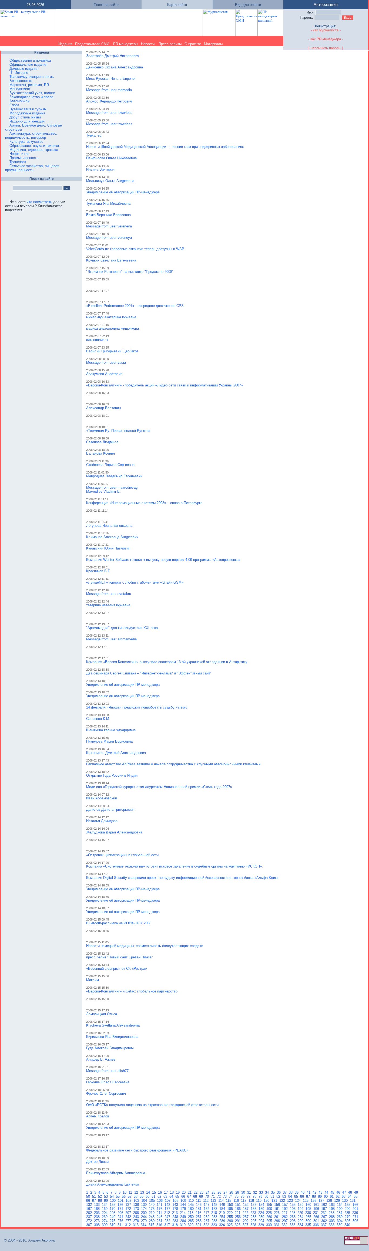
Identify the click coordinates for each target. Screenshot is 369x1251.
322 (206, 1225)
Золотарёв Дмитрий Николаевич (112, 56)
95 (356, 1196)
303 (332, 1221)
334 (300, 1225)
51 (94, 1196)
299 (301, 1221)
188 (254, 1209)
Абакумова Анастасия (104, 374)
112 (206, 1201)
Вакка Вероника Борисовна (108, 215)
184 (222, 1209)
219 (222, 1213)
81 (272, 1196)
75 (237, 1196)
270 (348, 1217)
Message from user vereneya (109, 226)
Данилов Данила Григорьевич (110, 809)
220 (230, 1213)
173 (136, 1209)
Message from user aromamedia (111, 639)
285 (191, 1221)
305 (348, 1221)
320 (191, 1225)
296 (277, 1221)
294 (262, 1221)
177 (168, 1209)
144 (183, 1205)
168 (97, 1209)
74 (231, 1196)
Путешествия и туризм (27, 109)
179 (183, 1209)
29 (237, 1192)
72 (219, 1196)
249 (183, 1217)
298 (293, 1221)
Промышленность (23, 158)
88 (314, 1196)
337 (324, 1225)
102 (129, 1201)
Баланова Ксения (100, 453)
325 (230, 1225)
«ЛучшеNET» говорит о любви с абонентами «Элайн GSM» (134, 582)
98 (100, 1201)
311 (121, 1225)
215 (191, 1213)
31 (249, 1192)
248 (175, 1217)
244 (144, 1217)
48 (350, 1192)
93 (344, 1196)
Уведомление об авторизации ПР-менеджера (123, 192)
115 (229, 1201)
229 (300, 1213)
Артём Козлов (97, 1116)
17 (166, 1192)
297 (285, 1221)
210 (152, 1213)
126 (314, 1201)
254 (222, 1217)
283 (175, 1221)
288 (215, 1221)
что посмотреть (39, 202)
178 (175, 1209)
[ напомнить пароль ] (325, 48)
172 (128, 1209)
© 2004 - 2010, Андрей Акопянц (28, 1240)
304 (340, 1221)
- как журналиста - (326, 30)
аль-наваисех (97, 340)
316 (159, 1225)
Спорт (14, 105)
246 (160, 1217)
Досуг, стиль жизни (25, 117)
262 (285, 1217)
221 (238, 1213)
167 (89, 1209)
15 (154, 1192)
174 (144, 1209)
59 (142, 1196)
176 (160, 1209)
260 (269, 1217)
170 (113, 1209)
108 (176, 1201)
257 (246, 1217)
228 (293, 1213)
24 (208, 1192)
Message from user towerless (109, 113)
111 (199, 1201)
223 (253, 1213)
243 (136, 1217)
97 (94, 1201)
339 (340, 1225)
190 (269, 1209)
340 (347, 1225)
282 (168, 1221)
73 (225, 1196)
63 (165, 1196)
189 (262, 1209)
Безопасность (20, 81)
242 (128, 1217)
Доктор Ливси (97, 1162)
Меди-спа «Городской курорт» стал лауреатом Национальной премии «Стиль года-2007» (159, 787)
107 (168, 1201)
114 (221, 1201)
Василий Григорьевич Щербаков (112, 351)
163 (332, 1205)
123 (290, 1201)
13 (142, 1192)
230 (308, 1213)
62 (159, 1196)
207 (128, 1213)
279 (144, 1221)
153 (254, 1205)
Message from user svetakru (108, 594)
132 (89, 1205)
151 (238, 1205)
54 (112, 1196)
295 (269, 1221)
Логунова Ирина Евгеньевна (109, 526)
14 (148, 1192)
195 (309, 1209)
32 (255, 1192)
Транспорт (17, 162)
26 (219, 1192)
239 (105, 1217)
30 (243, 1192)
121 (274, 1201)
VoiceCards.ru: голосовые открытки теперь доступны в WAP (135, 249)
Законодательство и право (31, 97)
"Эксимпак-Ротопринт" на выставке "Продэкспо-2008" (129, 272)
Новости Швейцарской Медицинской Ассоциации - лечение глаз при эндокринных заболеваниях (165, 147)
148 (215, 1205)
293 (254, 1221)
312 (128, 1225)
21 (190, 1192)
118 (252, 1201)
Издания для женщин (27, 121)
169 (105, 1209)
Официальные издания (28, 64)
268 (332, 1217)
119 (259, 1201)
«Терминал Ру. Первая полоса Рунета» (118, 431)
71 (213, 1196)
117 (244, 1201)
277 (128, 1221)
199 (340, 1209)
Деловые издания (23, 69)
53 (106, 1196)
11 (131, 1192)
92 (338, 1196)
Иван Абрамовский (101, 798)
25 (214, 1192)
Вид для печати (248, 5)
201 (356, 1209)
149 (222, 1205)
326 (238, 1225)
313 (136, 1225)
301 (316, 1221)
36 (279, 1192)
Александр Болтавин (103, 408)
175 (152, 1209)
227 (285, 1213)
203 (97, 1213)
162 (324, 1205)
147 (207, 1205)
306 (356, 1221)
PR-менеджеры (125, 44)
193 (293, 1209)
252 (207, 1217)
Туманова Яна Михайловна (108, 203)
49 (356, 1192)
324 (222, 1225)
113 (214, 1201)
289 (222, 1221)
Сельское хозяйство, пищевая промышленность (32, 168)
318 (175, 1225)
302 (324, 1221)
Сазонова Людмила (102, 442)
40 (303, 1192)
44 (326, 1192)
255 (230, 1217)
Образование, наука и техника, (34, 146)
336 (316, 1225)
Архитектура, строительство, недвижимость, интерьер (31, 135)
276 (121, 1221)
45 (332, 1192)
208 (136, 1213)
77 (249, 1196)
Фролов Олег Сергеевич (106, 1093)
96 (88, 1201)
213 (175, 1213)
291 (238, 1221)
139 (144, 1205)
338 (332, 1225)
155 (269, 1205)
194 (301, 1209)
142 (168, 1205)
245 (152, 1217)
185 (230, 1209)
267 (324, 1217)
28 (231, 1192)
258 (254, 1217)
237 (89, 1217)
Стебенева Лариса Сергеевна (110, 465)
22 (196, 1192)
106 (160, 1201)
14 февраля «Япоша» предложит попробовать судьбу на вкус (137, 707)
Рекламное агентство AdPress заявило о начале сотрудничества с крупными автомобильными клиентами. (173, 764)
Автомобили (19, 101)
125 (306, 1201)
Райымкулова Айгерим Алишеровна (115, 1173)
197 (324, 1209)
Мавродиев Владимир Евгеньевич (114, 476)
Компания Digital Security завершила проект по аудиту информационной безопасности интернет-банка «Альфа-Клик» (182, 878)
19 (178, 1192)
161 (316, 1205)
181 (199, 1209)
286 (199, 1221)
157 (285, 1205)
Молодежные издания (27, 113)
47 (344, 1192)
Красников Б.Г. (98, 571)
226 (277, 1213)
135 (113, 1205)
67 (189, 1196)
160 (309, 1205)
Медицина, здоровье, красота (33, 150)
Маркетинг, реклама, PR (29, 85)
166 (356, 1205)
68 (195, 1196)
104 (144, 1201)
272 (89, 1221)
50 (88, 1196)
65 (177, 1196)
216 (199, 1213)
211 (160, 1213)
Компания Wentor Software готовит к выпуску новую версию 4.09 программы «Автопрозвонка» (163, 560)
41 (309, 1192)
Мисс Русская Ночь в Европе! (111, 79)
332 (285, 1225)
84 (290, 1196)
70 (207, 1196)
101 (121, 1201)
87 (308, 1196)
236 (355, 1213)
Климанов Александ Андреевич (112, 537)
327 (246, 1225)
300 (309, 1221)
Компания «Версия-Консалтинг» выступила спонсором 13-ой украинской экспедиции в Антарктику (166, 662)
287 (207, 1221)
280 (152, 1221)
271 (356, 1217)
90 (326, 1196)
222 (246, 1213)
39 (297, 1192)
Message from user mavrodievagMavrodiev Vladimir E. (111, 489)
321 (199, 1225)
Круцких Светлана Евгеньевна (111, 260)
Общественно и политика (30, 60)
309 (105, 1225)
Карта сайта (177, 5)
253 (215, 1217)
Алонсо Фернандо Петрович (109, 101)
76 (243, 1196)
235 (347, 1213)
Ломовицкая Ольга (101, 1014)
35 (273, 1192)
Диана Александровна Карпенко (112, 1184)
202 (89, 1213)
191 (277, 1209)
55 (118, 1196)
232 (324, 1213)
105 (152, 1201)
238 (97, 1217)
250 (191, 1217)
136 (121, 1205)
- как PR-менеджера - (325, 39)
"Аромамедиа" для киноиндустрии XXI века (122, 628)
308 (97, 1225)
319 (183, 1225)
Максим (92, 980)
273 (97, 1221)
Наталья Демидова (102, 821)
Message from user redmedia (109, 90)
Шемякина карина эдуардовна (111, 730)
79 (261, 1196)
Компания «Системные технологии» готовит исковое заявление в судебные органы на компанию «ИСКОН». (174, 866)
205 (113, 1213)
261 (277, 1217)
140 (152, 1205)
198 (332, 1209)
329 (261, 1225)
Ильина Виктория (100, 169)
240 (113, 1217)
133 (97, 1205)
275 (113, 1221)
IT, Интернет (19, 73)
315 (152, 1225)
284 (183, 1221)
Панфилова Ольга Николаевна (111, 158)
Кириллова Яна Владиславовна (112, 1037)
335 (308, 1225)
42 (315, 1192)
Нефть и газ (19, 154)
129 (337, 1201)
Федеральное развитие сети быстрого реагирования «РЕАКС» (137, 1150)
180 (191, 1209)
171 (121, 1209)
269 (340, 1217)
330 (269, 1225)
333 (293, 1225)
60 (148, 1196)
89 (320, 1196)
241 (121, 1217)
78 (255, 1196)
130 (345, 1201)
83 (284, 1196)
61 (154, 1196)
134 (105, 1205)
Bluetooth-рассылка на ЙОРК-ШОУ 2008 (118, 923)
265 (309, 1217)
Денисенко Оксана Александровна (114, 67)
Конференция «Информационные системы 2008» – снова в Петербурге (144, 503)
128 (329, 1201)
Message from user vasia (106, 362)
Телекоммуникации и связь (31, 77)
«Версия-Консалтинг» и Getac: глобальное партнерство (131, 991)
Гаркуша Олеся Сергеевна (107, 1082)
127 (321, 1201)
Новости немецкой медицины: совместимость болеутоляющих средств (144, 946)
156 (277, 1205)
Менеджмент (20, 89)
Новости (148, 44)
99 (106, 1201)
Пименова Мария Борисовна (109, 741)
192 (285, 1209)
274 (105, 1221)
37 (285, 1192)
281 (160, 1221)
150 (230, 1205)
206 (121, 1213)
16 (160, 1192)
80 (266, 1196)
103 (136, 1201)
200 (348, 1209)
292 (246, 1221)
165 (348, 1205)
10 (125, 1192)
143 (175, 1205)
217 (206, 1213)
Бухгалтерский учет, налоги (32, 93)
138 (136, 1205)
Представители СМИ (92, 44)
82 (278, 1196)
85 (296, 1196)
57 (130, 1196)
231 (316, 1213)
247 (168, 1217)
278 (136, 1221)
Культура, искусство (26, 142)
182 (207, 1209)
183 (215, 1209)
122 (282, 1201)
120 (267, 1201)
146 (199, 1205)
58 (136, 1196)
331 (277, 1225)
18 (172, 1192)
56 (124, 1196)
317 (167, 1225)
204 (105, 1213)
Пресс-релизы (170, 44)
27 (225, 1192)
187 (246, 1209)
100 (113, 1201)
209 (144, 1213)
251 (199, 1217)
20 (184, 1192)
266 (316, 1217)
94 (350, 1196)
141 (160, 1205)
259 (262, 1217)
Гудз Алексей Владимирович (110, 1048)
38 (291, 1192)
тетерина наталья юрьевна (108, 605)
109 (183, 1201)
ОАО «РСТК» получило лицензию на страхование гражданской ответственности (152, 1105)
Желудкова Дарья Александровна (114, 832)
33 (261, 1192)
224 (261, 1213)
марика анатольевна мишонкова (112, 328)
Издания (65, 44)
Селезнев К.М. (98, 719)
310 (113, 1225)
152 (246, 1205)
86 (302, 1196)
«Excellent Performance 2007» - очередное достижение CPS (135, 306)
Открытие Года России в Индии (111, 775)
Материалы (213, 44)
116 (236, 1201)
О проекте (193, 44)
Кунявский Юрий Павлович (108, 548)
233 (332, 1213)
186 (238, 1209)
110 (191, 1201)
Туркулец (93, 135)
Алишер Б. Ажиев (100, 1059)
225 (269, 1213)
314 (144, 1225)
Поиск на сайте (106, 5)
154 (262, 1205)
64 (171, 1196)
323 (214, 1225)
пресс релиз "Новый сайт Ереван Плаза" (119, 957)
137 (128, 1205)
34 (267, 1192)
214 (183, 1213)
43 (320, 1192)
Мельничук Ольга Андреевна (110, 181)
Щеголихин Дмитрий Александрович (116, 753)
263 (293, 1217)
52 (100, 1196)
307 (89, 1225)
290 (230, 1221)
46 (338, 1192)
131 (353, 1201)
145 (191, 1205)
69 (201, 1196)
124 (298, 1201)
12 (136, 1192)
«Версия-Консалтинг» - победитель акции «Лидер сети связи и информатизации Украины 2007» (164, 385)
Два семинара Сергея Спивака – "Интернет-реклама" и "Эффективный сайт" (149, 673)
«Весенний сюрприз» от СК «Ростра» (116, 969)
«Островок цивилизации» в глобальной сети (122, 855)
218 (214, 1213)
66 (183, 1196)
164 (340, 1205)
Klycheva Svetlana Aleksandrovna (113, 1025)
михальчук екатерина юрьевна (111, 317)
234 (340, 1213)
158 (293, 1205)
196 (316, 1209)
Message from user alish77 (107, 1071)
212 (167, 1213)
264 (301, 1217)
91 (332, 1196)
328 (253, 1225)
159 (301, 1205)
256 (238, 1217)
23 (202, 1192)
